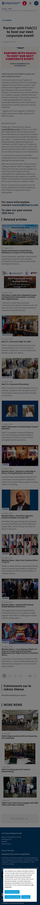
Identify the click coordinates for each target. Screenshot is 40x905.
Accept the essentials (12, 897)
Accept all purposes (12, 892)
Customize (25, 897)
